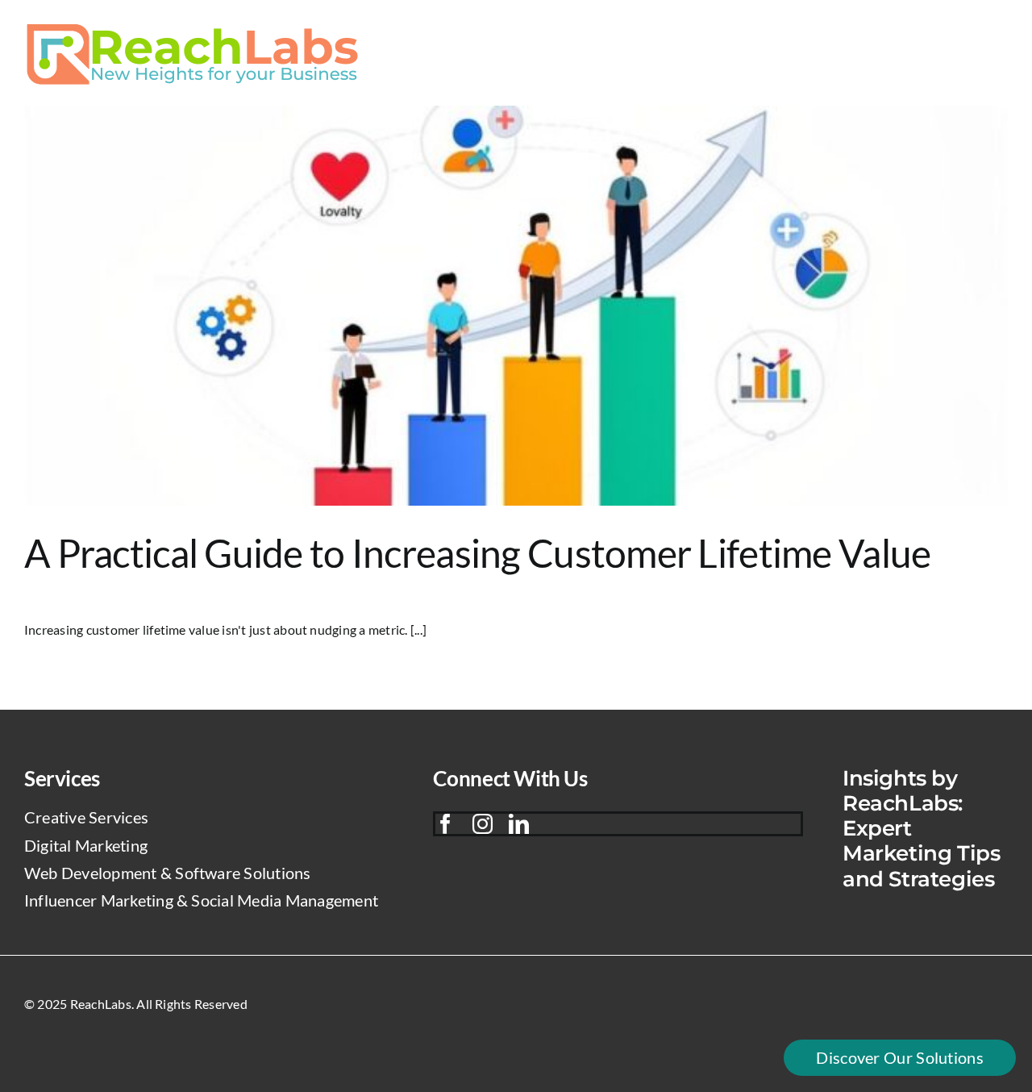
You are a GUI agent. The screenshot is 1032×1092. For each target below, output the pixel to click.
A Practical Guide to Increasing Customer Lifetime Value (477, 553)
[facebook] (445, 824)
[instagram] (482, 824)
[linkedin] (519, 824)
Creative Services (86, 817)
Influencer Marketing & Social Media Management (201, 900)
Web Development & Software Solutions (167, 872)
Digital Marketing (86, 845)
